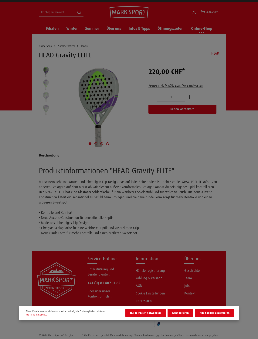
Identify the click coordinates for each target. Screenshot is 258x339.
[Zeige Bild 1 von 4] (90, 143)
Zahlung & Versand (149, 278)
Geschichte (192, 270)
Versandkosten (142, 335)
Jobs (187, 285)
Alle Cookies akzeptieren (214, 313)
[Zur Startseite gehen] (129, 12)
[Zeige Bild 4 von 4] (107, 143)
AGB (139, 285)
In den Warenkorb (182, 109)
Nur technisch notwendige (145, 313)
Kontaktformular (99, 296)
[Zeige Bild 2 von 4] (95, 143)
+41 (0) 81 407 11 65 (103, 282)
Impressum (144, 301)
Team (188, 278)
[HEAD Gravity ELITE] (99, 107)
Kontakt (189, 293)
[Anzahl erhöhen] (189, 97)
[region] (90, 107)
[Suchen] (79, 12)
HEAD (215, 53)
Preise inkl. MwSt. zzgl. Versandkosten (175, 85)
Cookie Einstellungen (150, 293)
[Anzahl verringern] (152, 97)
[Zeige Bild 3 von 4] (101, 143)
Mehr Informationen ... (36, 314)
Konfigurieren (180, 313)
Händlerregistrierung (150, 270)
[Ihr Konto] (194, 12)
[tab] (129, 155)
